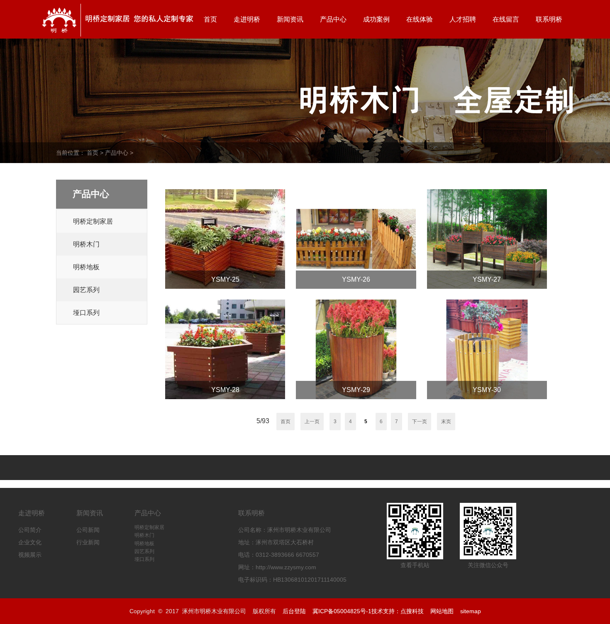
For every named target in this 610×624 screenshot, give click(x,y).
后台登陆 (294, 611)
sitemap (470, 611)
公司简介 (29, 529)
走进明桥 (247, 19)
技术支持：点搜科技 (397, 611)
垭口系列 (86, 312)
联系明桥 (549, 19)
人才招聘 (462, 19)
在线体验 (419, 19)
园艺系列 (86, 289)
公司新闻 (88, 529)
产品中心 (333, 19)
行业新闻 (88, 542)
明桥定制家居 (93, 221)
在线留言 (506, 19)
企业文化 (29, 542)
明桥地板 (86, 267)
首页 (210, 19)
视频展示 (29, 554)
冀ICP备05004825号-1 (341, 611)
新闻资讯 (290, 19)
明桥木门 (86, 244)
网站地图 (442, 611)
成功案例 (376, 19)
